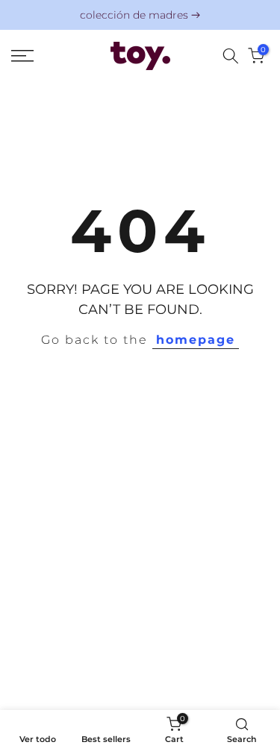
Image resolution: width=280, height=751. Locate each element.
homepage (195, 340)
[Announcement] (140, 15)
